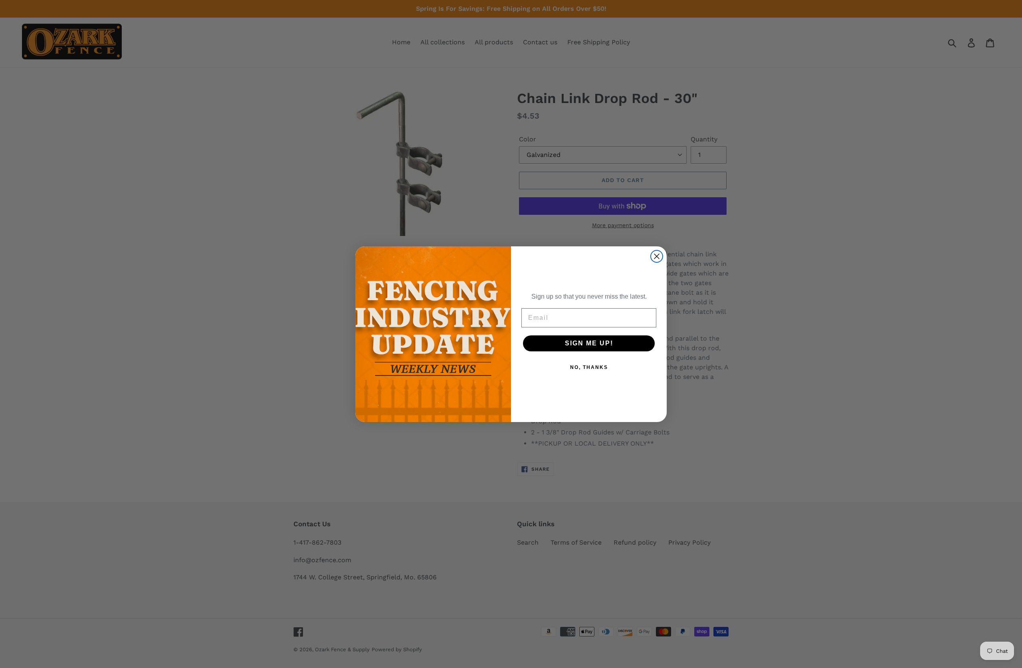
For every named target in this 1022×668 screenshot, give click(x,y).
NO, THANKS (589, 367)
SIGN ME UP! (589, 343)
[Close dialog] (657, 256)
